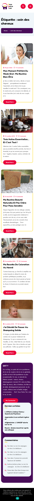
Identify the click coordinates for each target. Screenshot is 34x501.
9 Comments (19, 196)
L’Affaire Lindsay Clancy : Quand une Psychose (15, 413)
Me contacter (11, 400)
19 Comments (22, 136)
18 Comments (21, 324)
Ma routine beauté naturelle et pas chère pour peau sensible (14, 202)
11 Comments (19, 68)
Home (6, 30)
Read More (10, 102)
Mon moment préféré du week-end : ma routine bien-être (15, 74)
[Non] (32, 494)
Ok (17, 498)
